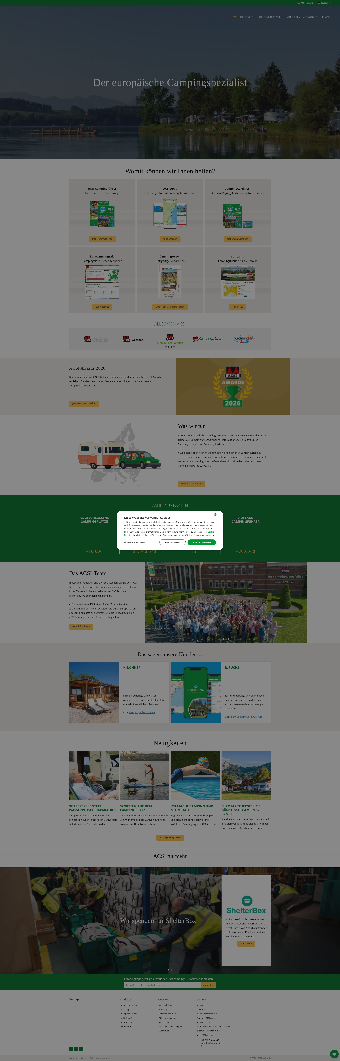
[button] (134, 542)
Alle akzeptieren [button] (202, 542)
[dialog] (170, 530)
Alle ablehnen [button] (172, 542)
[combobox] (215, 514)
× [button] (219, 515)
